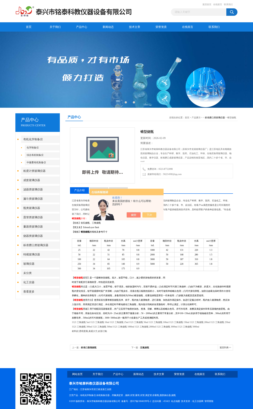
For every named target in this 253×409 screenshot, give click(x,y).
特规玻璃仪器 (31, 254)
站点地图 (175, 401)
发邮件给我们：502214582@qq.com (164, 174)
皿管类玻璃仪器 (33, 217)
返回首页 (206, 4)
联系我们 (228, 4)
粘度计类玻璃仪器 (34, 170)
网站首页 (77, 374)
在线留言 (217, 4)
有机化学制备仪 (33, 139)
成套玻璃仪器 (31, 180)
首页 (28, 26)
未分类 (27, 273)
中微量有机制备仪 (36, 162)
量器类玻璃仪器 (33, 226)
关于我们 (55, 26)
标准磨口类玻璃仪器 (35, 245)
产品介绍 (79, 190)
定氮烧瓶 (144, 347)
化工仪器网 (197, 401)
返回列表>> (225, 347)
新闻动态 (108, 26)
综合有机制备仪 (35, 155)
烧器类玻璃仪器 (33, 235)
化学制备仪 (33, 147)
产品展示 (196, 117)
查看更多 (28, 291)
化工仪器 (28, 282)
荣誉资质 (161, 26)
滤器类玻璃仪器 (33, 189)
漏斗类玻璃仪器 (33, 198)
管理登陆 (208, 401)
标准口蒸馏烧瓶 (88, 347)
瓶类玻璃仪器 (31, 208)
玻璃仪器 (28, 263)
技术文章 (134, 26)
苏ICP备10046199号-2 (140, 401)
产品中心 (81, 26)
